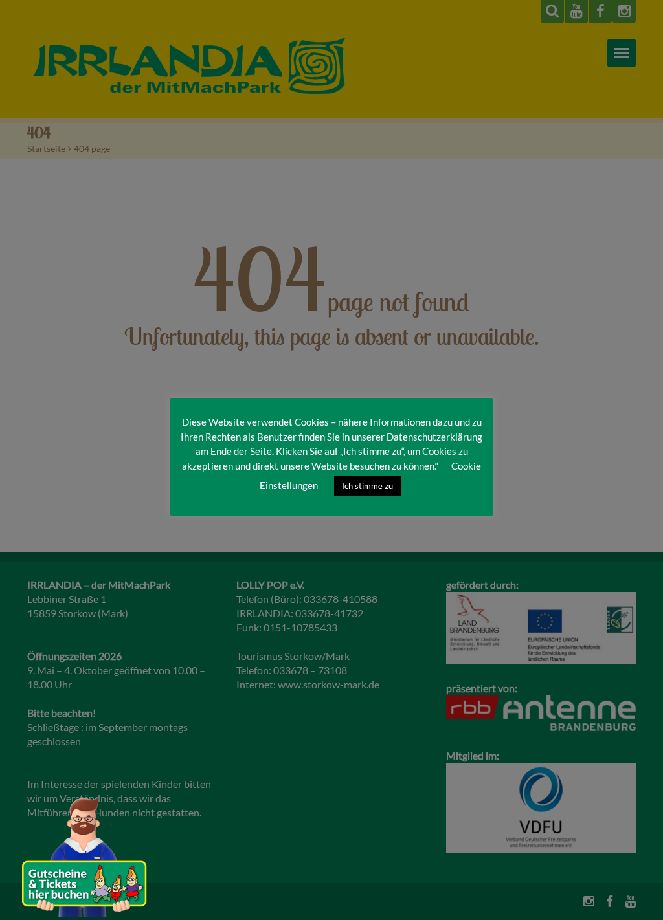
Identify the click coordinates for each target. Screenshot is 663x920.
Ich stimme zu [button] (367, 486)
